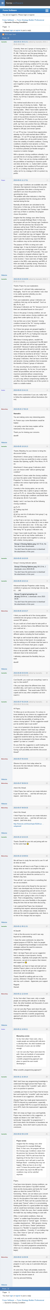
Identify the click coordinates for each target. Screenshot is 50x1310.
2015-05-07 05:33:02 (21, 759)
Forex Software (10, 10)
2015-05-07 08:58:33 (21, 783)
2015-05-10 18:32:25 (21, 837)
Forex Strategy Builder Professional (30, 20)
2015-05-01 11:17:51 (21, 180)
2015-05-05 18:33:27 (21, 611)
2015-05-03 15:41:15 (21, 390)
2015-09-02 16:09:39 (21, 1257)
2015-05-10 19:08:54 (21, 856)
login (11, 30)
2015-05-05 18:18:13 (21, 446)
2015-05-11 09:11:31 (21, 926)
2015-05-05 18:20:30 (21, 558)
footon (3, 390)
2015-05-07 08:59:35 (21, 808)
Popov (3, 180)
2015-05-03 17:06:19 (21, 409)
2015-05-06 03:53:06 (21, 673)
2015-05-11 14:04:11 (21, 1029)
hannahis (4, 42)
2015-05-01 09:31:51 (21, 42)
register (18, 30)
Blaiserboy (4, 409)
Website (4, 275)
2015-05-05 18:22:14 (21, 581)
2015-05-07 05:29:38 (21, 702)
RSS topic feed (10, 34)
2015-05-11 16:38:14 (21, 1077)
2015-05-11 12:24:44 (21, 994)
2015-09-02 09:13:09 (21, 1134)
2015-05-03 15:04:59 (21, 279)
